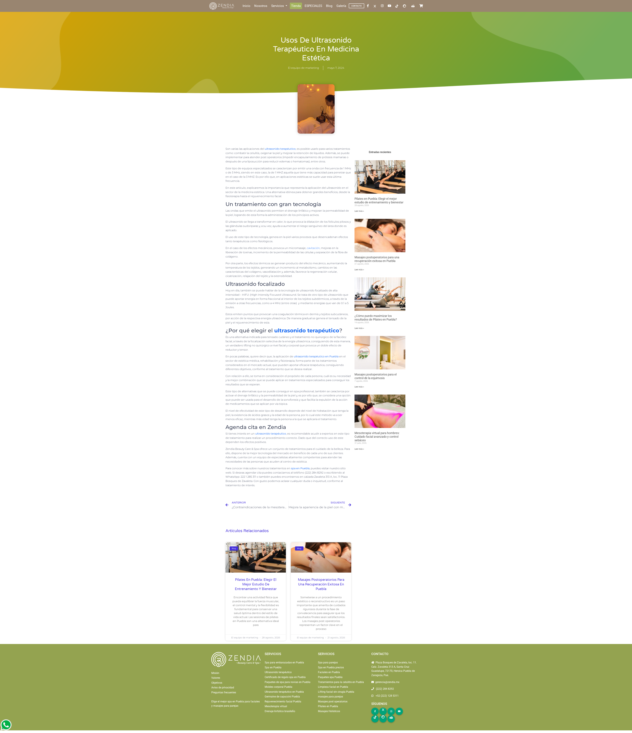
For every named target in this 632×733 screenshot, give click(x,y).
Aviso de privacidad (222, 687)
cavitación (313, 248)
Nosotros (260, 6)
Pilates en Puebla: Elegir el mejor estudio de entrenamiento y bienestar (256, 584)
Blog (329, 6)
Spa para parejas (328, 662)
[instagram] (383, 6)
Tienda (296, 6)
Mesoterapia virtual (276, 706)
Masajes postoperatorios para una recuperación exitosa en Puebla (321, 584)
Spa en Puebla (273, 667)
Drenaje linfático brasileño (280, 711)
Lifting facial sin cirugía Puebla (336, 691)
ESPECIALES (313, 6)
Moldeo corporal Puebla (278, 686)
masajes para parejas (330, 696)
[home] (222, 6)
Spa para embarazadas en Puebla (284, 662)
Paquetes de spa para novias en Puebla (287, 682)
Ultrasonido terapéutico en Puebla (284, 691)
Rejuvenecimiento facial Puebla (283, 701)
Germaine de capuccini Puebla (282, 696)
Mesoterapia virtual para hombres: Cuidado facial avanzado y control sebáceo (377, 436)
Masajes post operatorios (332, 701)
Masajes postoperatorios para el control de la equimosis (376, 376)
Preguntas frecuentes (223, 692)
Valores (215, 677)
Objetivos (216, 682)
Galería (341, 6)
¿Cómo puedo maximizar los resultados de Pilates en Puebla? (376, 317)
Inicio (246, 6)
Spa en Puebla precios (331, 667)
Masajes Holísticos (329, 711)
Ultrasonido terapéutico (278, 672)
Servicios (278, 6)
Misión (215, 673)
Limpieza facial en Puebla (333, 686)
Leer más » (359, 211)
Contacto (356, 6)
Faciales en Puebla (329, 672)
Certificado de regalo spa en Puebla (285, 677)
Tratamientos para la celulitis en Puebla (341, 682)
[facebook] (368, 6)
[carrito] (422, 6)
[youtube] (390, 6)
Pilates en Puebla (328, 706)
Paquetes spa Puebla (330, 677)
